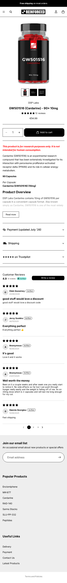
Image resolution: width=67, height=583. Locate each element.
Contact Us (8, 557)
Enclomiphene (10, 486)
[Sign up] (59, 457)
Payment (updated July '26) (24, 229)
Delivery (7, 546)
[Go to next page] (43, 427)
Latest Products (11, 563)
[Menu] (3, 12)
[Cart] (63, 11)
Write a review (48, 278)
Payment (7, 552)
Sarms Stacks (10, 509)
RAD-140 (7, 503)
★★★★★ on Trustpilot (16, 256)
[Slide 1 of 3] (25, 92)
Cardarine (8, 497)
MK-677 (7, 492)
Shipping (13, 243)
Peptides (7, 520)
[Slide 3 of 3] (42, 92)
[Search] (10, 11)
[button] (28, 113)
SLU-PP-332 (9, 514)
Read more (11, 214)
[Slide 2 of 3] (33, 92)
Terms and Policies (33, 576)
